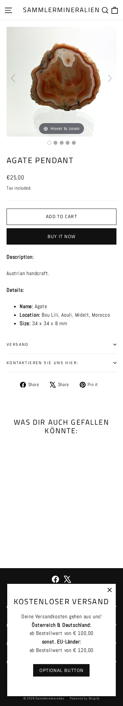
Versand (18, 344)
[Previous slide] (13, 78)
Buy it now (62, 236)
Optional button (61, 670)
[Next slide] (109, 78)
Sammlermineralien (61, 10)
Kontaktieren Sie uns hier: (42, 363)
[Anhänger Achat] (49, 143)
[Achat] (62, 143)
